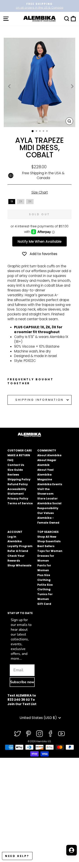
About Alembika (49, 455)
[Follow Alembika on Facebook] (50, 733)
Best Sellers (45, 546)
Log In (11, 537)
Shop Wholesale (19, 565)
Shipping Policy (19, 479)
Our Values (45, 513)
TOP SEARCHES (48, 532)
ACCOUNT (14, 532)
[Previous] (9, 86)
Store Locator (47, 498)
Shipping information (39, 400)
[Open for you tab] (71, 850)
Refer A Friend (17, 551)
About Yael (45, 470)
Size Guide (15, 470)
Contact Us (15, 465)
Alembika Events (49, 484)
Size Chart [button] (39, 192)
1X (12, 201)
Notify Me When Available (39, 241)
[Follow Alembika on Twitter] (17, 733)
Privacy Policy (17, 498)
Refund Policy (17, 484)
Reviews (13, 474)
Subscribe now (22, 682)
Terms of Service (20, 503)
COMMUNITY (46, 450)
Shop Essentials (49, 541)
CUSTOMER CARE (19, 450)
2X (20, 201)
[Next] (72, 86)
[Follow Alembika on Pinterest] (28, 733)
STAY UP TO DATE (20, 613)
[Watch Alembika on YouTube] (61, 733)
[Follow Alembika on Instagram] (39, 733)
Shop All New (46, 537)
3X (29, 201)
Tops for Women (49, 551)
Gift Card (44, 604)
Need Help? (17, 856)
